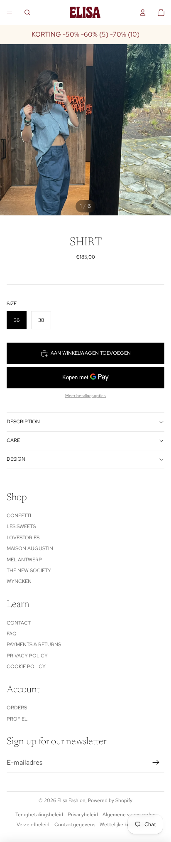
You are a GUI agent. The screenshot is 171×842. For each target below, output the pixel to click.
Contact (19, 623)
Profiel (17, 719)
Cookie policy (26, 666)
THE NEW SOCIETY (29, 570)
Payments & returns (34, 644)
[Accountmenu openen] (143, 12)
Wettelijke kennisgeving (127, 824)
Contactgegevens (74, 824)
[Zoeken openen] (27, 12)
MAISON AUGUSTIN (30, 548)
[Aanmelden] (156, 762)
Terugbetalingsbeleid (39, 814)
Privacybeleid (83, 814)
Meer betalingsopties (85, 395)
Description (23, 421)
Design (16, 459)
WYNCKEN (19, 581)
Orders (17, 707)
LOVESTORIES (23, 537)
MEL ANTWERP (24, 559)
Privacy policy (27, 655)
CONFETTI (19, 515)
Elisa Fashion (71, 800)
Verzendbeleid (33, 824)
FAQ (12, 633)
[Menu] (9, 12)
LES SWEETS (21, 526)
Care (13, 440)
